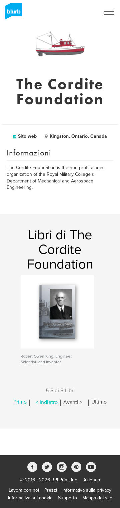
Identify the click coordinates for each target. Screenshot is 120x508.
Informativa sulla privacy (86, 490)
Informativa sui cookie (30, 498)
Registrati (81, 11)
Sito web (27, 136)
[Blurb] (11, 13)
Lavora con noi (24, 490)
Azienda (91, 480)
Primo (20, 402)
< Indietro (47, 402)
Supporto (67, 498)
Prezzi (50, 490)
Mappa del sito (97, 498)
